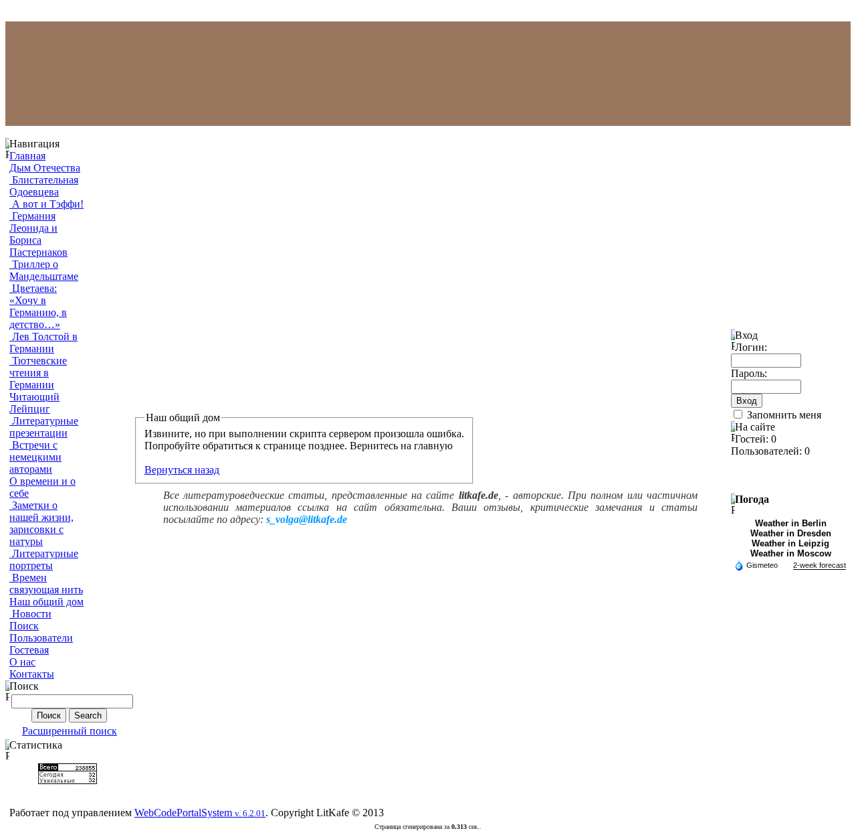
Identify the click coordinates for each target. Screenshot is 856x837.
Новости (30, 613)
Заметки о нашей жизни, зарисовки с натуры (41, 523)
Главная (27, 155)
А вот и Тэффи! (46, 204)
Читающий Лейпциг (34, 402)
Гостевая (29, 650)
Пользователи (41, 637)
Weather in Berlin (791, 523)
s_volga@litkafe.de (306, 519)
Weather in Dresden (790, 533)
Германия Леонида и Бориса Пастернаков (38, 234)
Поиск (24, 625)
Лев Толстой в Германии (43, 342)
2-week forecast (819, 565)
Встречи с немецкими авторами (35, 457)
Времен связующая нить (46, 583)
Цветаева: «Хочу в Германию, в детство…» (38, 306)
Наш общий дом (46, 601)
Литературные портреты (43, 559)
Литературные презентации (43, 427)
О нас (22, 662)
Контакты (31, 674)
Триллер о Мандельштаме (43, 270)
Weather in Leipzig (790, 543)
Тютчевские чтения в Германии (38, 372)
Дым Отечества (44, 167)
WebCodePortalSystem (199, 812)
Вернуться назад (181, 469)
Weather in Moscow (790, 553)
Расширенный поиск (69, 731)
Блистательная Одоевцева (43, 186)
